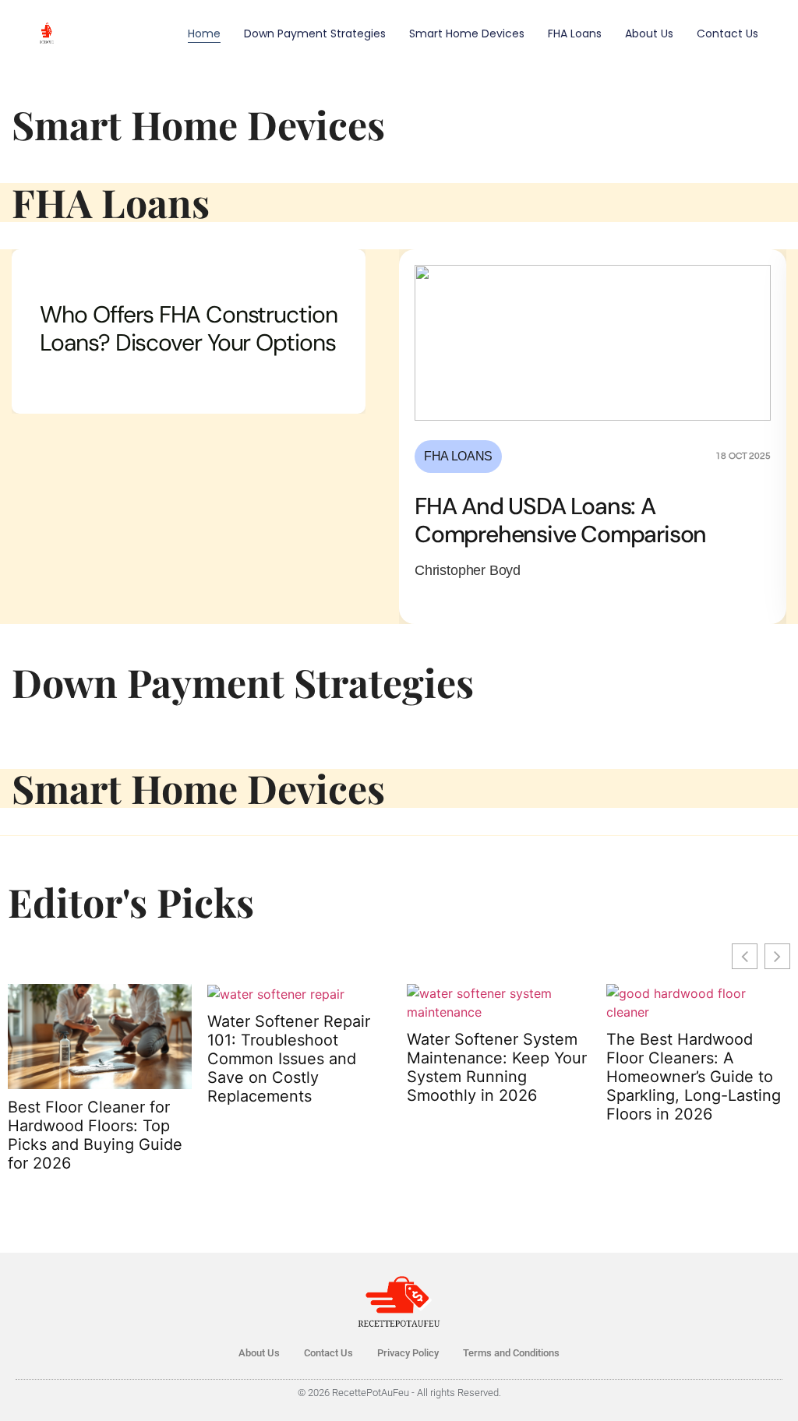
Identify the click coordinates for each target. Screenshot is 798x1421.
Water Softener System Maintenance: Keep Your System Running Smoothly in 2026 (497, 1067)
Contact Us (727, 33)
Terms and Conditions (511, 1353)
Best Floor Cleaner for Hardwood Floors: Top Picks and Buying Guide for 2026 (95, 1135)
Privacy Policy (408, 1353)
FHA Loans (575, 33)
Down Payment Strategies (315, 33)
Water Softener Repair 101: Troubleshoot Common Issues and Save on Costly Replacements (288, 1058)
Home (204, 33)
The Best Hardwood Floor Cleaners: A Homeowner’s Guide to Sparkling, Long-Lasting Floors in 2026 (693, 1076)
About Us (649, 33)
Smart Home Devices (466, 33)
